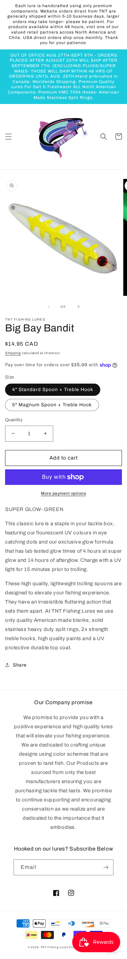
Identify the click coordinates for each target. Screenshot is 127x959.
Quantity (14, 419)
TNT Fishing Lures (54, 947)
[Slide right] (78, 306)
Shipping (13, 353)
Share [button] (20, 665)
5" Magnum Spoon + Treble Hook (52, 404)
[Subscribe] (105, 867)
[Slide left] (48, 306)
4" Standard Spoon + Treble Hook (52, 389)
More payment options (63, 493)
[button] (8, 136)
